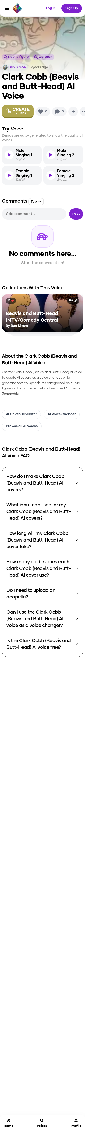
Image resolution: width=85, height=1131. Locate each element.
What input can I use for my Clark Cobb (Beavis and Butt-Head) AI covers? (38, 512)
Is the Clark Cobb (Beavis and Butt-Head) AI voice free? (38, 644)
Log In (51, 8)
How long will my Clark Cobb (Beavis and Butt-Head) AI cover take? (37, 540)
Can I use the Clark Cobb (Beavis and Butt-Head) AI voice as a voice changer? (34, 619)
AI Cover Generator (21, 414)
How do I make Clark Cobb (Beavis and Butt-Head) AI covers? (35, 483)
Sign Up (71, 8)
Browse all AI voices (22, 426)
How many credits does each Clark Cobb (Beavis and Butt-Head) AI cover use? (38, 569)
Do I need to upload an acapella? (30, 593)
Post (76, 214)
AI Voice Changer (62, 414)
